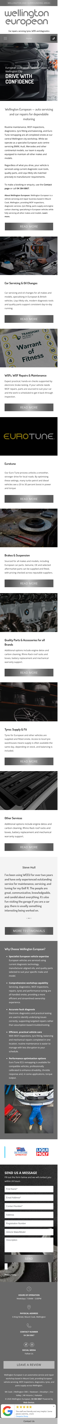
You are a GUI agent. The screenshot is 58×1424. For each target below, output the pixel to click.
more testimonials (28, 923)
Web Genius (27, 1396)
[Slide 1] (26, 910)
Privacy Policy (10, 1269)
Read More (28, 316)
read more (28, 224)
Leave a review (28, 1359)
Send (28, 1253)
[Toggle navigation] (5, 38)
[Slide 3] (29, 910)
